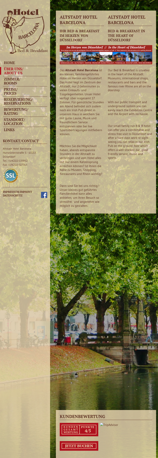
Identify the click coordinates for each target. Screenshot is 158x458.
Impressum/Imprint (17, 192)
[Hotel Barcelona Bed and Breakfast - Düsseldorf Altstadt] (24, 53)
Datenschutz (13, 195)
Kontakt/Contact (21, 140)
